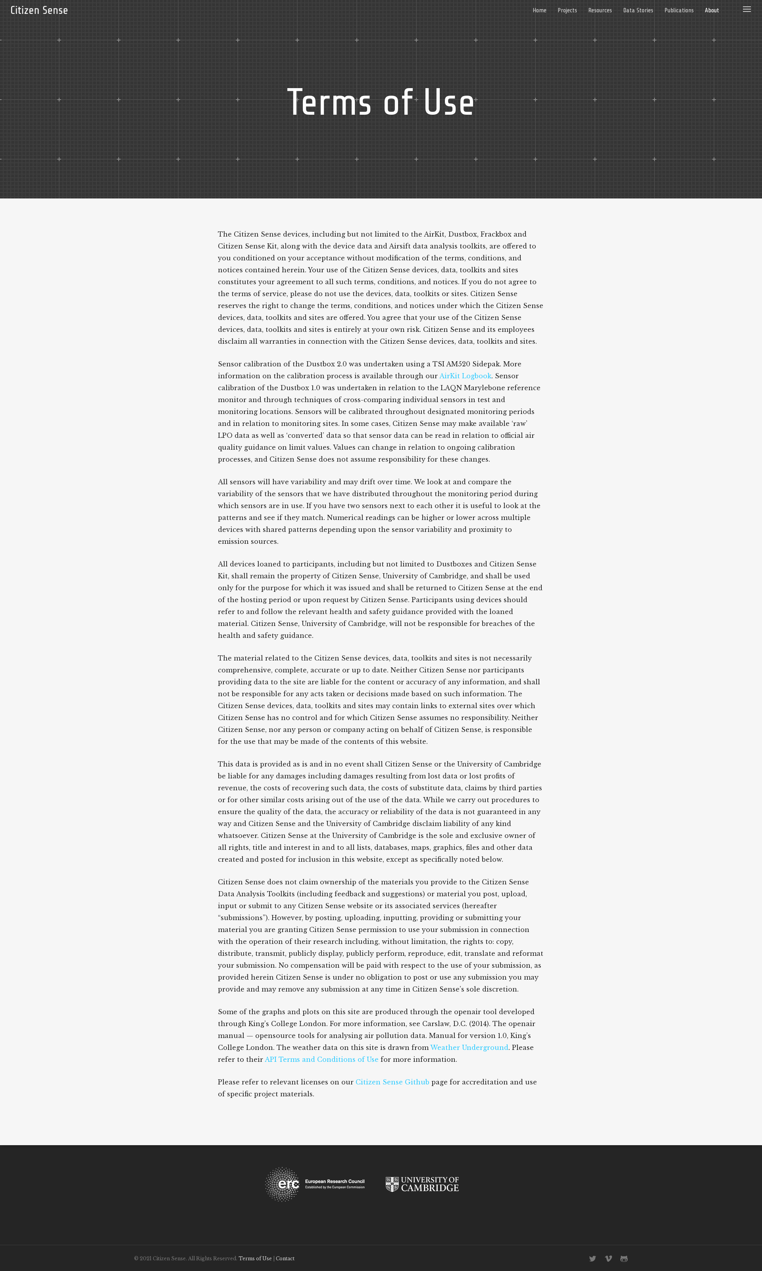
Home (539, 10)
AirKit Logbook (465, 376)
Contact (285, 1258)
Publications (679, 10)
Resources (600, 10)
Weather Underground (469, 1047)
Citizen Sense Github (392, 1082)
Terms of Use (255, 1258)
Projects (567, 10)
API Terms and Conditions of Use (322, 1059)
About (712, 10)
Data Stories (638, 10)
